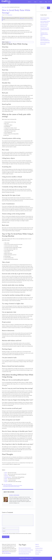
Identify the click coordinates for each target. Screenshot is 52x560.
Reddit (6, 472)
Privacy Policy (38, 551)
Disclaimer (37, 553)
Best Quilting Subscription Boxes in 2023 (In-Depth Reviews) (45, 39)
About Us (37, 544)
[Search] (48, 8)
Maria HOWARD (14, 495)
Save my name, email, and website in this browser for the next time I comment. (17, 533)
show (10, 42)
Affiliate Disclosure (38, 550)
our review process (7, 553)
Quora (6, 474)
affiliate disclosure (22, 18)
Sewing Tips (10, 484)
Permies (6, 480)
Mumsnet (6, 475)
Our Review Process (39, 548)
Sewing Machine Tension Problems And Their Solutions (11, 486)
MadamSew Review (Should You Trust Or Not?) (44, 34)
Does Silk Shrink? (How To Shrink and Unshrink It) (44, 29)
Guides (35, 1)
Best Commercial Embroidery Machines (26, 549)
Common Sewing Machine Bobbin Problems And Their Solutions (12, 485)
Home (3, 7)
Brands (41, 1)
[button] (49, 1)
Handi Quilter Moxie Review (24, 553)
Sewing (6, 7)
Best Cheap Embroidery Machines (25, 551)
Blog (46, 1)
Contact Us (37, 546)
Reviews (29, 1)
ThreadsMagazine (8, 477)
